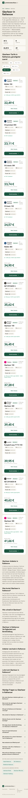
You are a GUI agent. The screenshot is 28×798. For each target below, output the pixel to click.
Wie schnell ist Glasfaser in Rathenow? (12, 715)
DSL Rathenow (17, 761)
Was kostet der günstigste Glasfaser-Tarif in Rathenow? (12, 703)
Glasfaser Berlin (7, 770)
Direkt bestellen (13, 113)
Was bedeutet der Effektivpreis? (11, 742)
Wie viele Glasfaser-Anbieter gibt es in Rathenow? (12, 698)
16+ (17, 62)
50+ (15, 66)
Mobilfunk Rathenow (8, 764)
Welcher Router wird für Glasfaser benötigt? (11, 719)
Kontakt (26, 789)
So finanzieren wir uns (19, 790)
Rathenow (7, 8)
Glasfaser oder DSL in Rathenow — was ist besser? (12, 747)
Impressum (4, 789)
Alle (11, 62)
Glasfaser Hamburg (8, 773)
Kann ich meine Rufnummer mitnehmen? (9, 731)
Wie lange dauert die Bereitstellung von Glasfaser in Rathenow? (11, 725)
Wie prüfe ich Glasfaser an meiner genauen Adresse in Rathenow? (11, 753)
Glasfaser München (18, 770)
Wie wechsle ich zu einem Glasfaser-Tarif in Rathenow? (12, 737)
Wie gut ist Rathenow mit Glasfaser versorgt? (12, 709)
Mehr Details (14, 108)
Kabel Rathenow (7, 761)
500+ (6, 73)
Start (3, 8)
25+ (6, 66)
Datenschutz (12, 789)
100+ (6, 70)
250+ (16, 70)
